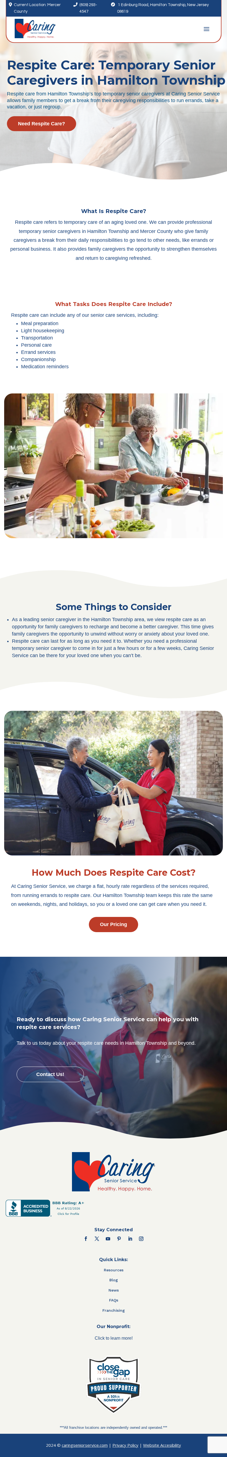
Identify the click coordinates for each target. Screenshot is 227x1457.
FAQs (113, 1300)
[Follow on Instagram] (141, 1238)
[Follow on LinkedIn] (130, 1238)
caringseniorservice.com (85, 1445)
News (114, 1290)
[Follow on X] (96, 1238)
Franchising (113, 1310)
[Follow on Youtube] (108, 1238)
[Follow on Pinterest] (119, 1238)
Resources (113, 1270)
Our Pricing (113, 924)
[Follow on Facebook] (85, 1238)
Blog (113, 1280)
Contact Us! (50, 1074)
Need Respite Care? (41, 123)
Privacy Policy (125, 1445)
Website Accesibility (162, 1445)
